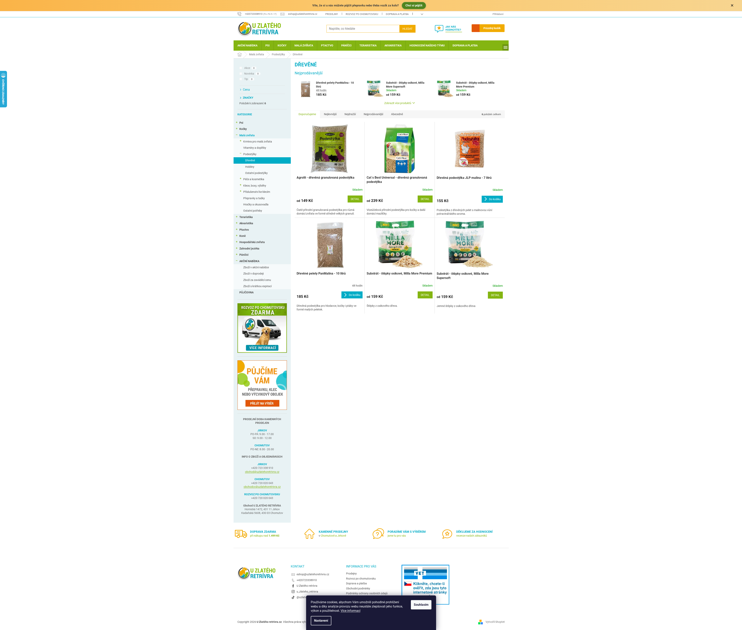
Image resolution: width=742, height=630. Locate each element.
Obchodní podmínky (358, 588)
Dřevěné (250, 160)
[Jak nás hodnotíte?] (451, 28)
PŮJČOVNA (246, 292)
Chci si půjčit (413, 5)
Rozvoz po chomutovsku (362, 14)
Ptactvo (244, 229)
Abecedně (397, 114)
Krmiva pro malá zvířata (257, 141)
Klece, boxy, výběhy (254, 185)
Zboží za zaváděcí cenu (257, 280)
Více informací (350, 611)
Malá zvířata (247, 135)
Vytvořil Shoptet (495, 621)
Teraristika (246, 217)
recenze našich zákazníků (471, 535)
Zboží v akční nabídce (256, 267)
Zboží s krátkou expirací (257, 286)
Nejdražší (350, 114)
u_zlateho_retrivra (307, 591)
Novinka (251, 73)
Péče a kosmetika (253, 179)
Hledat (407, 28)
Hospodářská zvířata (252, 242)
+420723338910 (307, 580)
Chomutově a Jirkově (333, 535)
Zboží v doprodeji (253, 273)
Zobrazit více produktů (397, 103)
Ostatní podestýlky (256, 173)
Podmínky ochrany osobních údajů (367, 593)
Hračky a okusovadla (255, 204)
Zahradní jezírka (249, 248)
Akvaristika (246, 223)
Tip (248, 79)
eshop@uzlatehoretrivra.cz (313, 574)
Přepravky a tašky (254, 198)
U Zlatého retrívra (307, 585)
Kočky (243, 128)
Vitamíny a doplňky (254, 147)
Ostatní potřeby (252, 210)
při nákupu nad (264, 535)
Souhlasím (421, 605)
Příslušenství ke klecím (256, 191)
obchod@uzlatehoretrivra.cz (262, 471)
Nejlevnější (330, 114)
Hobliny (249, 166)
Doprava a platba (397, 14)
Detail (355, 199)
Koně (242, 235)
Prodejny (331, 14)
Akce (249, 68)
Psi (241, 122)
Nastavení (321, 620)
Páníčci (243, 254)
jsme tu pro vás (397, 535)
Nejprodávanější (373, 114)
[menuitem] (247, 45)
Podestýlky (249, 154)
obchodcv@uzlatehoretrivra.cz (262, 486)
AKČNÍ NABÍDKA (249, 261)
